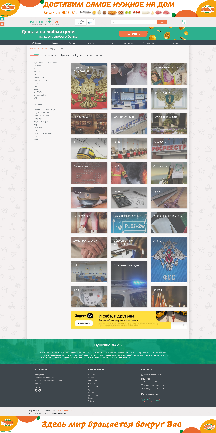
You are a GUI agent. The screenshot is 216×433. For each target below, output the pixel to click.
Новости (55, 43)
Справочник (148, 43)
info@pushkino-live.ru (153, 375)
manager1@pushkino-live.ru (155, 385)
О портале (39, 375)
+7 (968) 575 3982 (151, 382)
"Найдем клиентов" (65, 410)
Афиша (72, 43)
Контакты (39, 383)
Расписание (93, 386)
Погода (91, 392)
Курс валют (93, 389)
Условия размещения (44, 377)
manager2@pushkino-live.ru (155, 388)
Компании (89, 43)
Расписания (128, 43)
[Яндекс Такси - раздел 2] (129, 320)
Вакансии (108, 43)
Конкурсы (92, 398)
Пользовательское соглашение (48, 380)
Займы (91, 401)
